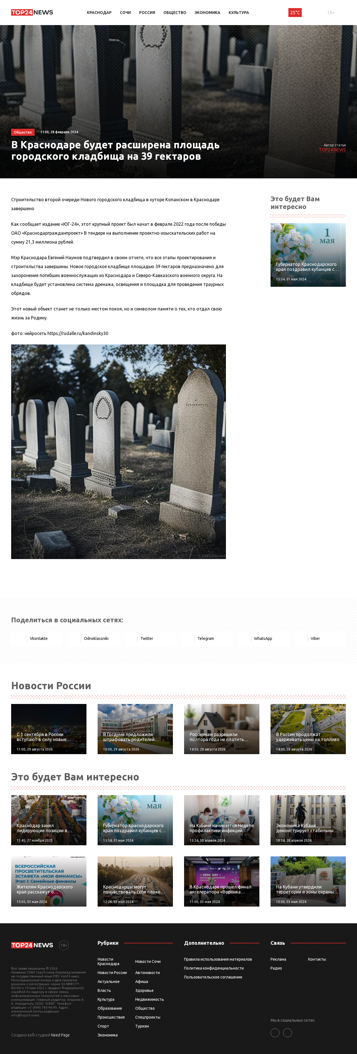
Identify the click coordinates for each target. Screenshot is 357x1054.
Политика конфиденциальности (214, 968)
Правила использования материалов (218, 959)
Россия (147, 12)
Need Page (60, 1035)
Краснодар (99, 12)
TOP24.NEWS (332, 149)
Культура (239, 12)
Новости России (112, 972)
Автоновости (147, 972)
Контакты (317, 959)
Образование (110, 1008)
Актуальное (109, 981)
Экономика (207, 12)
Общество (174, 12)
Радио (276, 968)
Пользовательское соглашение (213, 977)
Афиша (141, 981)
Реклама (278, 959)
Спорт (103, 1026)
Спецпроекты (147, 1017)
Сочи (125, 12)
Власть (104, 990)
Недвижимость (149, 999)
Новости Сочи (148, 961)
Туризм (142, 1026)
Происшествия (111, 1017)
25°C (295, 12)
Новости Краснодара (108, 961)
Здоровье (144, 990)
